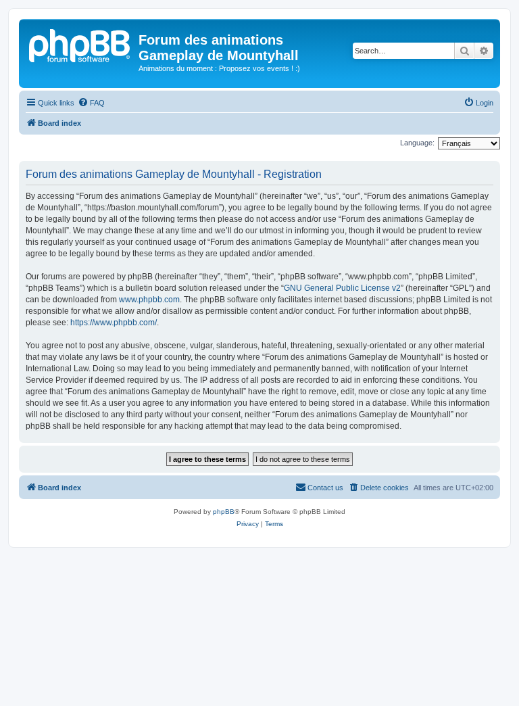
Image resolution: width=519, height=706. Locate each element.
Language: (417, 143)
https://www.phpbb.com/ (113, 322)
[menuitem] (91, 103)
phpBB (223, 511)
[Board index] (80, 44)
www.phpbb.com (149, 299)
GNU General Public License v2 (342, 288)
